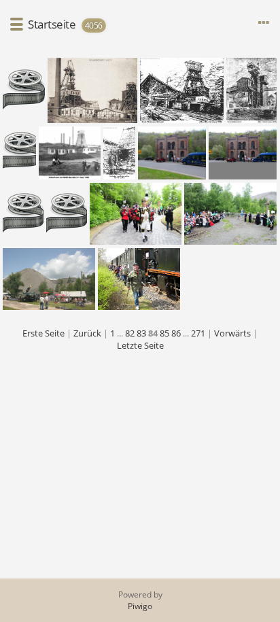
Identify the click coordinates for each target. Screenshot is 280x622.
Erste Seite (43, 333)
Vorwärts (232, 333)
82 (130, 333)
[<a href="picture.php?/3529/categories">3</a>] (49, 279)
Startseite (51, 24)
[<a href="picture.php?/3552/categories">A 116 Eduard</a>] (92, 90)
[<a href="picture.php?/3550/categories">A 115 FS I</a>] (251, 90)
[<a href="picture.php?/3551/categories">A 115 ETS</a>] (181, 90)
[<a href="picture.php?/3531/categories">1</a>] (135, 214)
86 (176, 333)
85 (164, 333)
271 (198, 333)
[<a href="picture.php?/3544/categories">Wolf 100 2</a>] (69, 152)
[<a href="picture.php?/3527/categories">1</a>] (139, 279)
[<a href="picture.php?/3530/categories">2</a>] (230, 214)
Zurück (87, 333)
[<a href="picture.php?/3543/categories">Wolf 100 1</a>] (119, 152)
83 (141, 333)
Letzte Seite (140, 345)
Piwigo (140, 606)
